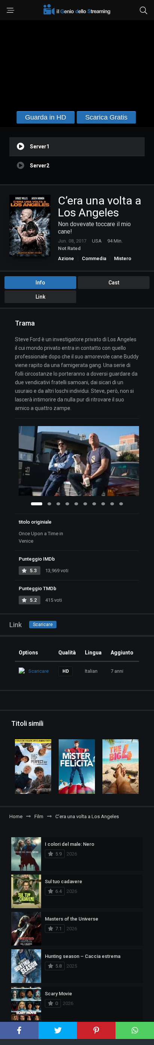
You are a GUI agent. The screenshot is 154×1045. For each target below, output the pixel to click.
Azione (66, 258)
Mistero (122, 258)
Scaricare (43, 624)
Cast (113, 283)
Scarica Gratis (106, 117)
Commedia (94, 258)
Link (40, 297)
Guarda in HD (45, 117)
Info (40, 283)
